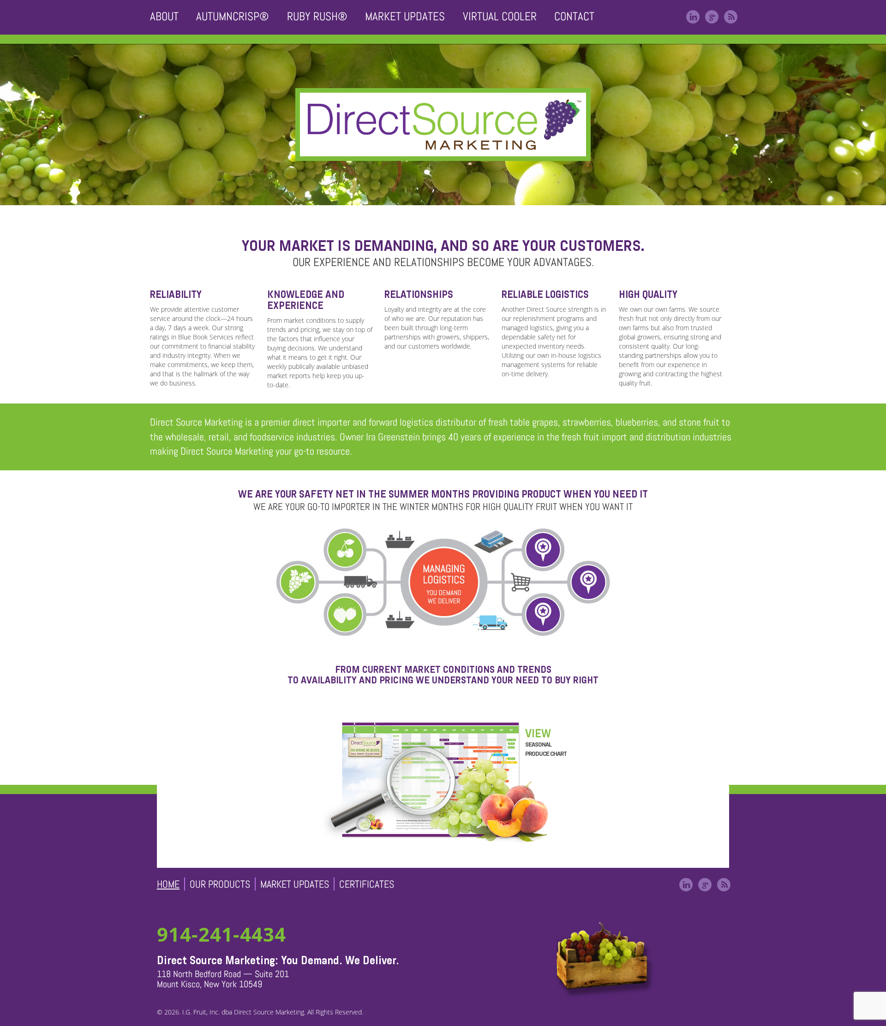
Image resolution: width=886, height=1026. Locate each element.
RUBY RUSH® (317, 16)
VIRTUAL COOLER (500, 16)
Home (168, 884)
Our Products (220, 884)
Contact (574, 16)
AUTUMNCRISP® (232, 16)
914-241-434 (221, 934)
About (164, 16)
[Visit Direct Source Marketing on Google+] (711, 17)
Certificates (366, 884)
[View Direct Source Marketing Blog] (730, 17)
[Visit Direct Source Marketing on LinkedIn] (693, 17)
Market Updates (405, 16)
